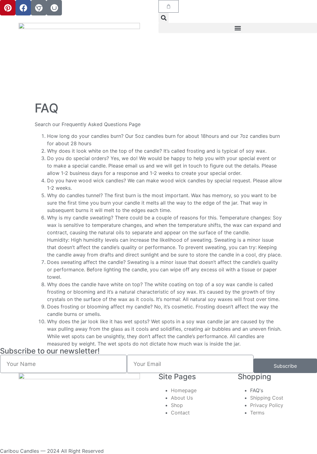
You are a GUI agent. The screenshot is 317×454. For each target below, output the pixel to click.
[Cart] (168, 6)
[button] (163, 18)
